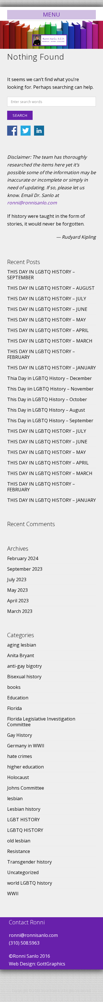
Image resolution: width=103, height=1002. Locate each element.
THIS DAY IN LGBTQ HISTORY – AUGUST (51, 288)
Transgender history (29, 862)
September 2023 (24, 569)
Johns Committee (25, 788)
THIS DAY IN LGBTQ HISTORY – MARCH (49, 341)
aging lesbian (21, 645)
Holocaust (18, 777)
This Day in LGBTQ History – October (47, 399)
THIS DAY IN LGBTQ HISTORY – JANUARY (51, 368)
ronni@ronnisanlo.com (32, 203)
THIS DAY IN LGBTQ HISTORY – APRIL (48, 330)
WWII (13, 893)
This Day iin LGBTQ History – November (50, 389)
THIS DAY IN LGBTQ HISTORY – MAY (46, 320)
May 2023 (17, 590)
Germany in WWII (25, 746)
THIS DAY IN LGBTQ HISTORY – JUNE (47, 309)
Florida (14, 708)
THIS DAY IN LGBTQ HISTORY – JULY (46, 298)
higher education (25, 767)
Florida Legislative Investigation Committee (41, 722)
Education (17, 698)
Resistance (18, 851)
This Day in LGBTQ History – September (50, 420)
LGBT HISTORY (23, 819)
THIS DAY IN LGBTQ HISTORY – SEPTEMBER (41, 275)
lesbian (15, 798)
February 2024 (22, 558)
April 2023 (18, 600)
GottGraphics (51, 964)
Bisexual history (24, 676)
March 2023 (19, 611)
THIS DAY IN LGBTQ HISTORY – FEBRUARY (41, 354)
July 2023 (16, 579)
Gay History (19, 735)
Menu (51, 14)
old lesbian (18, 841)
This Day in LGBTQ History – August (46, 410)
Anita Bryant (20, 655)
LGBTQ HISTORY (25, 830)
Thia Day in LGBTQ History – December (49, 378)
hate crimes (19, 756)
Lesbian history (23, 809)
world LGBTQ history (29, 883)
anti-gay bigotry (24, 666)
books (14, 687)
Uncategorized (23, 872)
